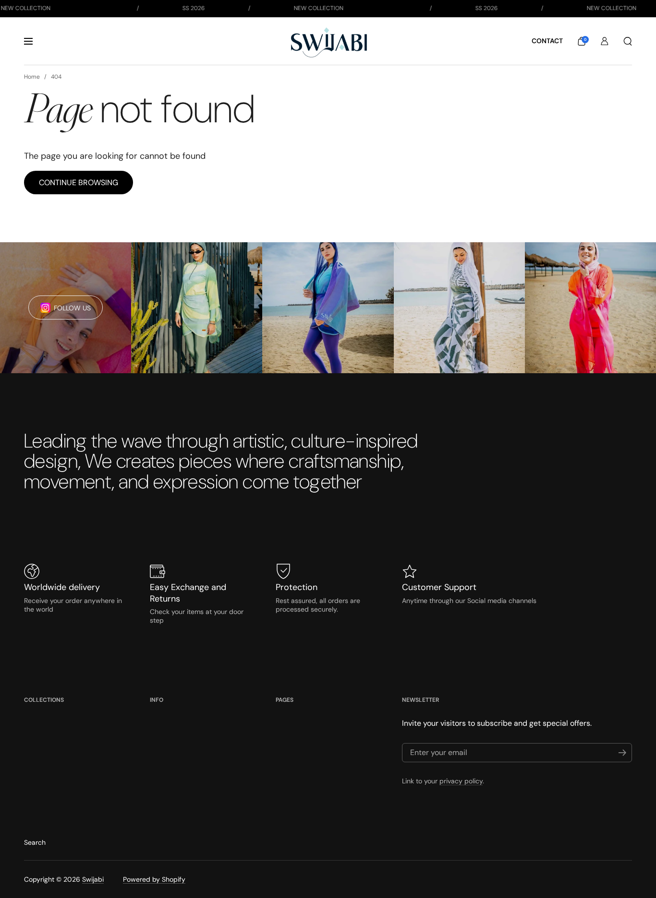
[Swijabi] (328, 41)
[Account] (604, 41)
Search (35, 842)
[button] (581, 41)
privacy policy (461, 781)
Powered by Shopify (154, 879)
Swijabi (93, 879)
